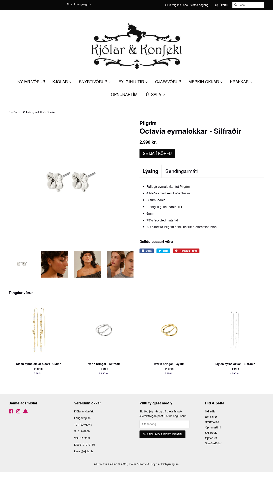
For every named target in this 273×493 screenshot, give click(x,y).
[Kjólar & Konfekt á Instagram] (18, 412)
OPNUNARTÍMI (125, 94)
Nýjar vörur (31, 81)
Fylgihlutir (132, 81)
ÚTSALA (154, 94)
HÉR (179, 206)
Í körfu (224, 5)
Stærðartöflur (213, 443)
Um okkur (211, 417)
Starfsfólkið (212, 422)
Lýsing (150, 171)
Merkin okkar (204, 81)
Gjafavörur (168, 81)
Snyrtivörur (94, 81)
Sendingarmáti (181, 170)
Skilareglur (211, 432)
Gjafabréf (211, 438)
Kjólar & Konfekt (139, 464)
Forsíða (13, 112)
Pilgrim (185, 186)
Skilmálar (210, 411)
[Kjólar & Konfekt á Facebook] (11, 412)
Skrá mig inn (173, 5)
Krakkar (240, 81)
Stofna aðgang (199, 5)
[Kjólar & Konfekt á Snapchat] (25, 412)
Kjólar (60, 81)
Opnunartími (213, 427)
